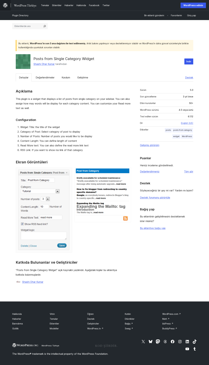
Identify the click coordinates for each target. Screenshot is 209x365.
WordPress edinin (193, 5)
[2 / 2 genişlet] (127, 171)
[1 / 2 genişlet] (68, 171)
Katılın (128, 314)
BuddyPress (169, 328)
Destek (189, 77)
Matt (166, 319)
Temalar (54, 319)
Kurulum (66, 77)
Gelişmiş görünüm (149, 145)
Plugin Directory (20, 15)
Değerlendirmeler (45, 77)
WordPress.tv (95, 328)
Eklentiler (54, 323)
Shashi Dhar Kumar (44, 64)
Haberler (16, 319)
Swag (129, 328)
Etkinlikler (129, 319)
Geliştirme (82, 77)
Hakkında (17, 314)
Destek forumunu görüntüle (155, 197)
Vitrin (52, 314)
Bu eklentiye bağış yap (153, 228)
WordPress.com (171, 314)
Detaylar (23, 77)
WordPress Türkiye (50, 345)
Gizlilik (15, 328)
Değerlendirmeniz (149, 171)
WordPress (187, 136)
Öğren (90, 314)
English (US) (187, 123)
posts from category (182, 130)
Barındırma (17, 323)
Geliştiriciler (93, 323)
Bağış (129, 323)
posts (168, 130)
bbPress (167, 323)
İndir (188, 61)
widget (176, 136)
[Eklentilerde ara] (45, 26)
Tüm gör (188, 171)
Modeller (54, 328)
